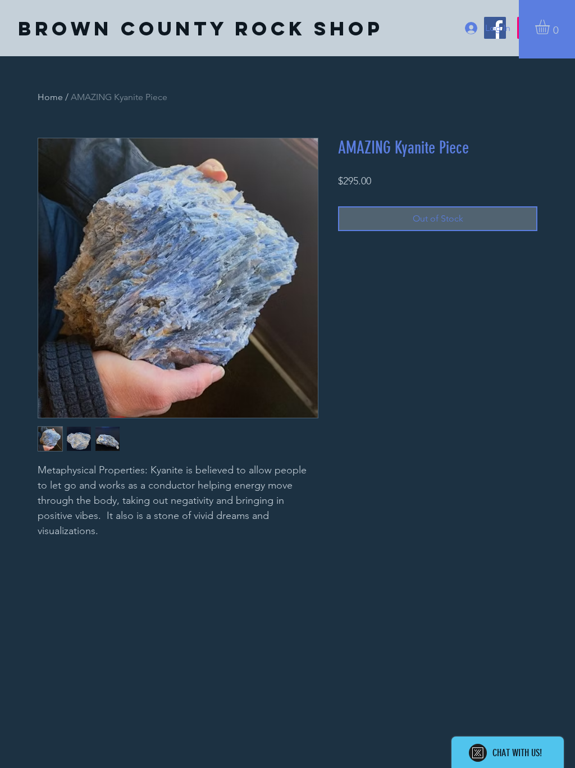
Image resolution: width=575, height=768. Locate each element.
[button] (551, 27)
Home (50, 97)
